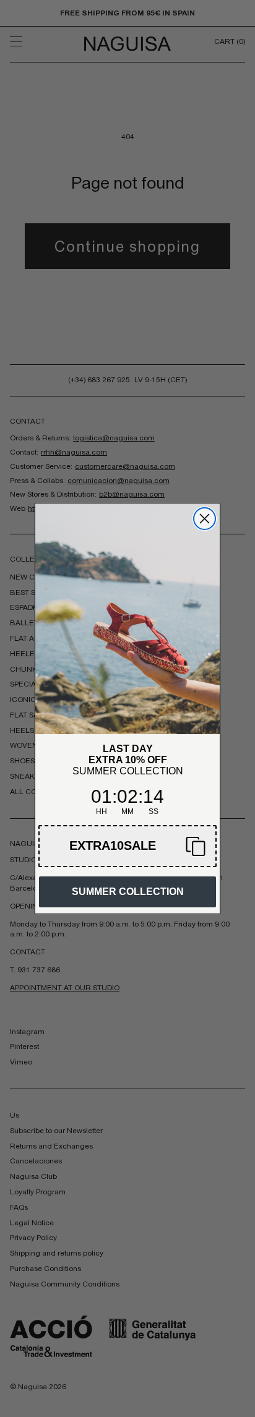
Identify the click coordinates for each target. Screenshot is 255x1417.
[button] (127, 846)
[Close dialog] (204, 518)
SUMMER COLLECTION (128, 891)
